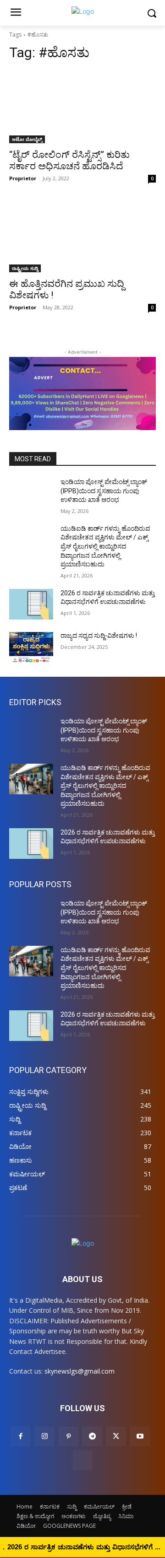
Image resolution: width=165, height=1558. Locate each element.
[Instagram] (44, 1436)
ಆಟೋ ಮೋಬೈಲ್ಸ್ (27, 139)
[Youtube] (139, 1436)
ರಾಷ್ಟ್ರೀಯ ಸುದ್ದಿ (25, 268)
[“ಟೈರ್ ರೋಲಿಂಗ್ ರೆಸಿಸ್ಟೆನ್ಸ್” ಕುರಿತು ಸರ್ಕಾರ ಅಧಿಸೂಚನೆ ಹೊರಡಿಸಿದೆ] (82, 106)
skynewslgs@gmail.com (79, 1371)
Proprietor (22, 178)
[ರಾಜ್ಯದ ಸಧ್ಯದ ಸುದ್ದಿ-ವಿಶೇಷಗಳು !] (31, 646)
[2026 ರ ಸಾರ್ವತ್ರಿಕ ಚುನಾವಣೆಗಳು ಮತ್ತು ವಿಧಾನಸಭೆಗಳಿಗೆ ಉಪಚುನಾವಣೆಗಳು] (31, 604)
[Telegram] (92, 1436)
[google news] (82, 1460)
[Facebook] (20, 1436)
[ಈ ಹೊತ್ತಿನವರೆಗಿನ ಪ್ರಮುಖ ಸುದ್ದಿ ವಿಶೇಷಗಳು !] (82, 235)
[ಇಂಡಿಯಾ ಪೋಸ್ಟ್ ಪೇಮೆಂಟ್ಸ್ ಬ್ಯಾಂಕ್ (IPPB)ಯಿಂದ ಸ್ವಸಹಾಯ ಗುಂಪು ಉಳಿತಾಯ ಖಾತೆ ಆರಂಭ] (31, 493)
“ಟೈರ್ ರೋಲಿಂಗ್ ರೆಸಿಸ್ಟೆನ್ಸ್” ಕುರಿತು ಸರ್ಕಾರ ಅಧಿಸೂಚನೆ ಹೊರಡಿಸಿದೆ (69, 160)
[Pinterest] (68, 1436)
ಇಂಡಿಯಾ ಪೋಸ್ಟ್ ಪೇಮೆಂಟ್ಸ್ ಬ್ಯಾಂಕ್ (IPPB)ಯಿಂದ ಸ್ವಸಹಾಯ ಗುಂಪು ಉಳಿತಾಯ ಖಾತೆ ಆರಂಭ (103, 490)
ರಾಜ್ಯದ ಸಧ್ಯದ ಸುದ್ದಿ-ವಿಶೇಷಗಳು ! (98, 635)
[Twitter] (116, 1436)
